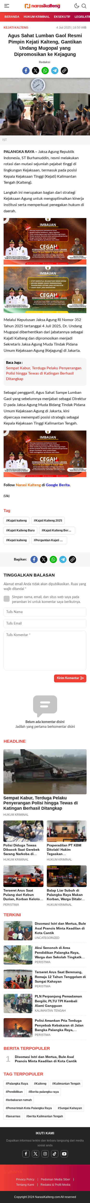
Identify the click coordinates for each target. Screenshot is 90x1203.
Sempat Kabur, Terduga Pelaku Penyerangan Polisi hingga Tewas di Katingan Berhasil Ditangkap (43, 373)
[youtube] (64, 1153)
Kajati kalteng (17, 520)
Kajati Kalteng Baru (21, 530)
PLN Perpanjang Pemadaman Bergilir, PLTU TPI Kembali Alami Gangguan (58, 1001)
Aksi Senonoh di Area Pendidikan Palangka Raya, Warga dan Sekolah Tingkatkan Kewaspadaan (60, 955)
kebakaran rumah (19, 1100)
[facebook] (26, 1153)
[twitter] (35, 1153)
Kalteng (41, 1083)
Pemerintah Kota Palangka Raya (29, 1108)
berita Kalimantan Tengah (45, 1116)
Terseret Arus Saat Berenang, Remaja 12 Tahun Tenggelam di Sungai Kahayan (60, 976)
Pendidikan (15, 1092)
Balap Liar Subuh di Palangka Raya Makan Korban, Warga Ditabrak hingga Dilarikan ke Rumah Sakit (66, 899)
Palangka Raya (17, 1083)
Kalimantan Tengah (67, 1083)
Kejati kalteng (17, 540)
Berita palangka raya (44, 1092)
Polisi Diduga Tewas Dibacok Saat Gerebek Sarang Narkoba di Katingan (21, 851)
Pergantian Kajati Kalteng (51, 540)
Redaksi (44, 62)
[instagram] (45, 1153)
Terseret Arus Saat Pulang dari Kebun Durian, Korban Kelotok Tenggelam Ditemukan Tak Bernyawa (22, 899)
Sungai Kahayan (71, 1108)
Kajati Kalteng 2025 (49, 520)
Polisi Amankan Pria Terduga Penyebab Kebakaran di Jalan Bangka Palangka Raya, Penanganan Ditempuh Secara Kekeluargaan (59, 1030)
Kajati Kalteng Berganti (59, 530)
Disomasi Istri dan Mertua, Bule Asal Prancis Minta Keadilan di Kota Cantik (60, 928)
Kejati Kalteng (16, 27)
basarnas (13, 1116)
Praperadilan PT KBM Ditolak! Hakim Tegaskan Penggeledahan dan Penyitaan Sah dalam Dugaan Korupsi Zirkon (66, 856)
